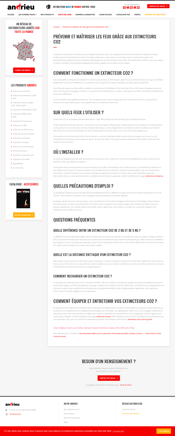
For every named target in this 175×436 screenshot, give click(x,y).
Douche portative (20, 151)
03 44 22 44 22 (125, 385)
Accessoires (18, 168)
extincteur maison (103, 316)
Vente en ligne (65, 14)
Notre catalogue (22, 215)
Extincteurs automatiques (23, 146)
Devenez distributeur (155, 14)
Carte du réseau (128, 409)
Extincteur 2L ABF (20, 125)
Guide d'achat (105, 14)
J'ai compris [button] (163, 431)
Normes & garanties (85, 14)
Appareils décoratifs (21, 159)
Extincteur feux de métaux (23, 134)
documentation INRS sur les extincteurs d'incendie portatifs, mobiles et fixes (110, 333)
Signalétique (18, 163)
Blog (66, 422)
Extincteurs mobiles (21, 142)
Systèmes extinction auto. (23, 155)
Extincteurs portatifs (21, 138)
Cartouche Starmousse (22, 121)
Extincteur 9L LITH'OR (21, 91)
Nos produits (47, 14)
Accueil (11, 14)
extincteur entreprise (154, 176)
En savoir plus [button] (118, 431)
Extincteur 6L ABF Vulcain (23, 129)
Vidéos (137, 14)
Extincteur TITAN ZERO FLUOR (25, 109)
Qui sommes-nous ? (27, 14)
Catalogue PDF (123, 14)
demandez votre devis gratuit (140, 319)
